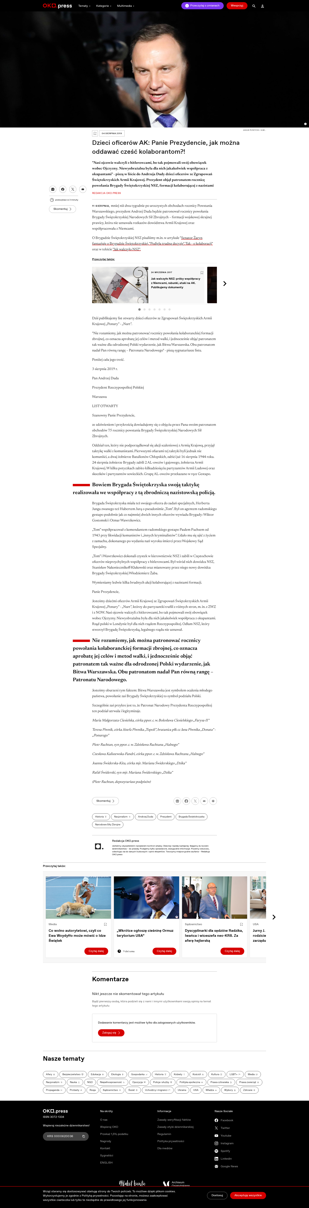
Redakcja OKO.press (125, 841)
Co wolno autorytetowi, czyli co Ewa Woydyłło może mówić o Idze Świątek (77, 935)
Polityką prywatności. (95, 1196)
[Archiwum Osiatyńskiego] (176, 1184)
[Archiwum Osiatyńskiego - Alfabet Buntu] (132, 1184)
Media (53, 924)
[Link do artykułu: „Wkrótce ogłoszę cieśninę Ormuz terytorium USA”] (146, 897)
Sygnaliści (106, 1155)
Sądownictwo (193, 924)
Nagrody (105, 1141)
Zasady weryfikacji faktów (174, 1120)
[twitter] (195, 801)
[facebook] (186, 801)
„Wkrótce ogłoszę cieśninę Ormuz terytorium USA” (145, 933)
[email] (204, 801)
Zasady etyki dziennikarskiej (175, 1127)
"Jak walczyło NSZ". (127, 249)
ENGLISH (106, 1163)
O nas (103, 1120)
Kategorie (102, 6)
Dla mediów (164, 1148)
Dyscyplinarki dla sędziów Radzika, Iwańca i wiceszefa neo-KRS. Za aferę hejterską (214, 935)
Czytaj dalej (96, 951)
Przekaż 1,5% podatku (114, 1134)
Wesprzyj (237, 5)
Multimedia (124, 6)
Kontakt (105, 1148)
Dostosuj (217, 1195)
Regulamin (164, 1134)
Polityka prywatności (170, 1141)
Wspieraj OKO (109, 1127)
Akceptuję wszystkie (248, 1195)
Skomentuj (60, 209)
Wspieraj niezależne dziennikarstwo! (66, 1125)
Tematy (83, 6)
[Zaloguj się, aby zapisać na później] (105, 924)
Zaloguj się (109, 1033)
